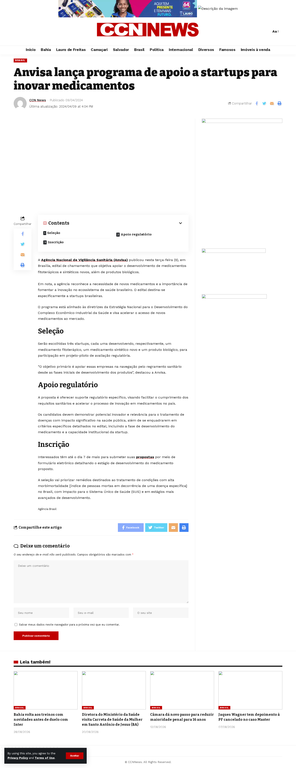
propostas (145, 457)
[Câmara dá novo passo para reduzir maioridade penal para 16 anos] (182, 690)
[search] (267, 31)
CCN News (37, 100)
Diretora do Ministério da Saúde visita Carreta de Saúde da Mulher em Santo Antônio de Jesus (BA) (112, 719)
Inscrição (56, 242)
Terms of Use (45, 758)
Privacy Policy (18, 758)
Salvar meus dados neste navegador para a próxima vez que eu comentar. (69, 624)
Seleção (53, 233)
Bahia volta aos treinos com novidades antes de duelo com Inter (41, 719)
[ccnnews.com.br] (148, 31)
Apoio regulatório (136, 234)
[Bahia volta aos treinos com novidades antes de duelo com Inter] (46, 690)
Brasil (20, 60)
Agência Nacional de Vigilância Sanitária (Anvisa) (84, 260)
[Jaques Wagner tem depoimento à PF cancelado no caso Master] (250, 690)
